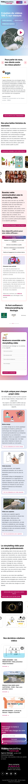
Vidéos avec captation (8, 24)
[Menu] (25, 2)
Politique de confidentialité (14, 781)
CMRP (15, 780)
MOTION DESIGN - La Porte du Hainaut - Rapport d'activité (11, 711)
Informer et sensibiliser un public (14, 244)
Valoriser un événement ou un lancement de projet (14, 248)
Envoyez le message (9, 372)
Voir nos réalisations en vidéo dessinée (13, 492)
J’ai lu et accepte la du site (16, 742)
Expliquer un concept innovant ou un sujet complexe (14, 241)
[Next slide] (25, 62)
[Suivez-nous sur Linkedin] (11, 773)
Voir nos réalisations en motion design (13, 446)
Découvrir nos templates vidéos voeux (14, 592)
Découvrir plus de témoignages (14, 115)
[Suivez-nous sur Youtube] (6, 773)
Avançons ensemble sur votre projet (13, 151)
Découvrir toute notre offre (11, 596)
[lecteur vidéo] (14, 158)
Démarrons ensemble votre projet (14, 225)
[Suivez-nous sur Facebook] (2, 773)
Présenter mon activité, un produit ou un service (14, 237)
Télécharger (14, 739)
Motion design (18, 20)
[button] (9, 323)
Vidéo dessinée (6, 466)
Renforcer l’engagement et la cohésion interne (14, 252)
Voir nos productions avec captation (12, 534)
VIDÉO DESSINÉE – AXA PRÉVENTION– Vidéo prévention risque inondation (12, 661)
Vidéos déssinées (7, 20)
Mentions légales (21, 780)
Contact (20, 2)
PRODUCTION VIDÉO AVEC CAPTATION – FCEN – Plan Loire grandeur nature (12, 687)
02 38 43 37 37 (14, 766)
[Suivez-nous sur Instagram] (15, 773)
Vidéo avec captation (8, 511)
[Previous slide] (2, 62)
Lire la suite (4, 666)
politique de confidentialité (21, 742)
